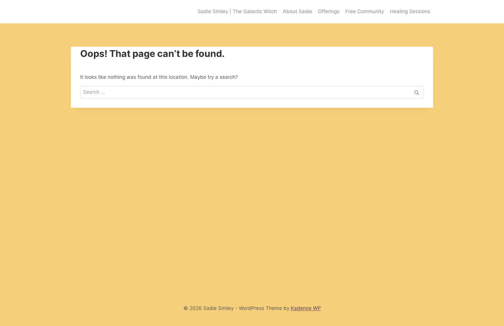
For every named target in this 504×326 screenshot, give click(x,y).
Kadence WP (306, 308)
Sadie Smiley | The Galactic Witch (237, 11)
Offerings (329, 11)
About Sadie (297, 11)
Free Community (364, 11)
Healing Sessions (410, 11)
